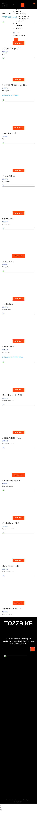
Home (4, 13)
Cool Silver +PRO (10, 523)
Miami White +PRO (11, 438)
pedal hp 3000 (6, 90)
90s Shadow (7, 218)
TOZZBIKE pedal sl (11, 48)
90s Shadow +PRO (11, 480)
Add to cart (18, 256)
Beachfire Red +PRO (12, 395)
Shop (10, 13)
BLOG (7, 651)
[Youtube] (6, 632)
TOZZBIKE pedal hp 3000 (14, 85)
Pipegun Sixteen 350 (7, 400)
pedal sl (4, 54)
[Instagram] (22, 632)
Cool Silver (7, 304)
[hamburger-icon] (23, 5)
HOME (17, 6)
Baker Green (8, 261)
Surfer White (8, 347)
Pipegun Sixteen (6, 139)
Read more (18, 43)
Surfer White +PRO (11, 608)
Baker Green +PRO (11, 566)
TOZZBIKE (5, 4)
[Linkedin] (30, 632)
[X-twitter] (14, 632)
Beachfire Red (9, 133)
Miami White (8, 176)
